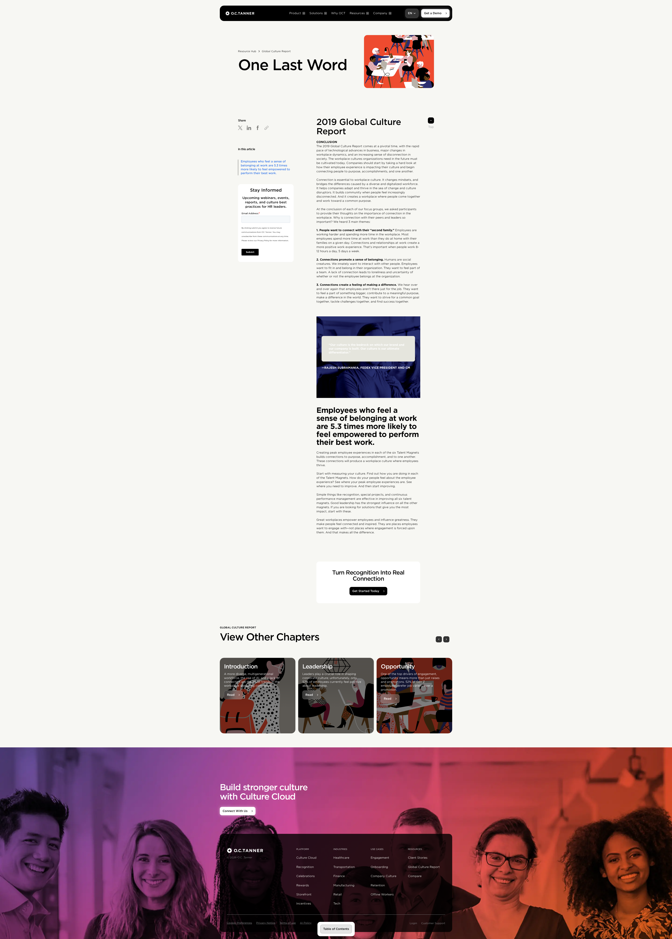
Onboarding (379, 867)
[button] (297, 13)
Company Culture (383, 876)
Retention (378, 885)
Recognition (305, 867)
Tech (336, 903)
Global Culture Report (424, 867)
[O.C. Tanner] (259, 850)
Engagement (380, 857)
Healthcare (341, 857)
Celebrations (305, 876)
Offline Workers (382, 894)
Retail (337, 894)
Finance (339, 876)
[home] (239, 13)
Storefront (304, 894)
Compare (415, 876)
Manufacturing (343, 885)
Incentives (303, 903)
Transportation (344, 867)
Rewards (302, 885)
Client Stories (417, 857)
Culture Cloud (306, 857)
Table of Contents (336, 929)
